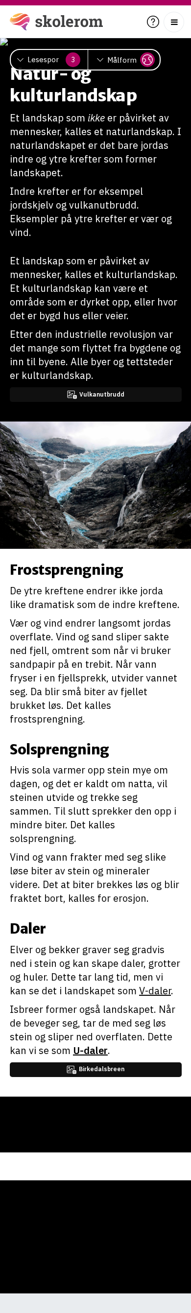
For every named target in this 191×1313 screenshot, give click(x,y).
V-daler (155, 990)
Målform (122, 60)
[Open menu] (174, 22)
